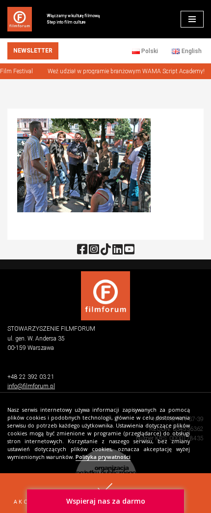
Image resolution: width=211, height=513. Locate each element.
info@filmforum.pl (31, 386)
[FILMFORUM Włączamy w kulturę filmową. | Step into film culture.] (19, 19)
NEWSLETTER (33, 50)
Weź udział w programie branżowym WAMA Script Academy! (124, 71)
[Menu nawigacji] (192, 19)
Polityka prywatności (103, 457)
